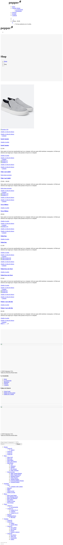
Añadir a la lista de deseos (7, 131)
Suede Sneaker (5, 139)
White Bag (4, 236)
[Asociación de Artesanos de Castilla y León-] (15, 4)
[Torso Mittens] (4, 193)
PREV (2, 323)
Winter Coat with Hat (7, 301)
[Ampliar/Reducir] (6, 542)
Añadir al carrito (5, 142)
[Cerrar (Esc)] (1, 542)
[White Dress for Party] (6, 258)
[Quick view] (1, 135)
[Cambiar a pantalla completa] (4, 542)
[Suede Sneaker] (17, 128)
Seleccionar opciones (6, 175)
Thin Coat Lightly (6, 171)
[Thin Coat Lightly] (4, 161)
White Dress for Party (7, 269)
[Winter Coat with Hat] (4, 290)
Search (19, 444)
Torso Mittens (4, 204)
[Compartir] (3, 542)
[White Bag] (4, 226)
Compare (4, 135)
